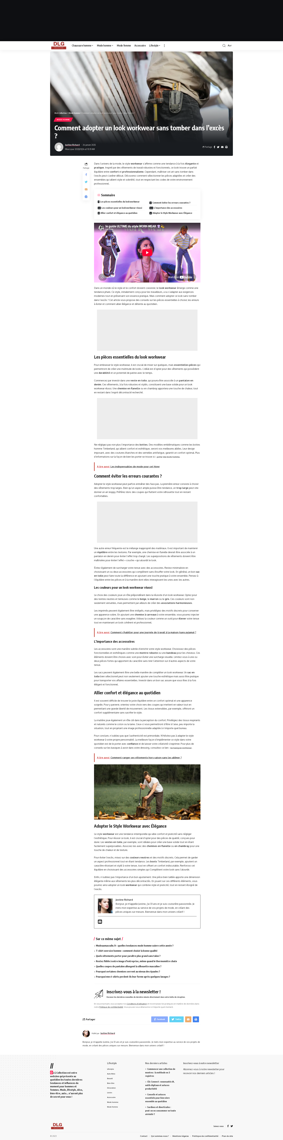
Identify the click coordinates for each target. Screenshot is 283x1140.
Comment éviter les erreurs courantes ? (171, 202)
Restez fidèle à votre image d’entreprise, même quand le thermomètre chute (136, 961)
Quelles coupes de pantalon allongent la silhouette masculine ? (128, 966)
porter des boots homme (168, 457)
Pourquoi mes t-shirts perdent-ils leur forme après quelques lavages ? (133, 976)
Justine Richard (72, 144)
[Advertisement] (141, 20)
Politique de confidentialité (111, 1007)
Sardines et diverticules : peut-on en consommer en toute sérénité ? (160, 1110)
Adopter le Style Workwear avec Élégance (172, 213)
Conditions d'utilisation (137, 1004)
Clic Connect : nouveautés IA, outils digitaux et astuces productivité (160, 1085)
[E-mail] (100, 922)
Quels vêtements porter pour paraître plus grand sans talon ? (128, 955)
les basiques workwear (181, 748)
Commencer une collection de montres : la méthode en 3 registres (160, 1072)
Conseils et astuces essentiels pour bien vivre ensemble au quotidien (157, 1098)
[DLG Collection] (58, 45)
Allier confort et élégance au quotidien (119, 213)
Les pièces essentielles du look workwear (120, 201)
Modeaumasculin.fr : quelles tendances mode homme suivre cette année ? (134, 945)
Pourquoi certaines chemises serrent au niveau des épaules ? (128, 971)
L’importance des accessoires (168, 208)
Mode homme (63, 119)
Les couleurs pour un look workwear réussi (122, 208)
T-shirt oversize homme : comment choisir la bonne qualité (126, 950)
